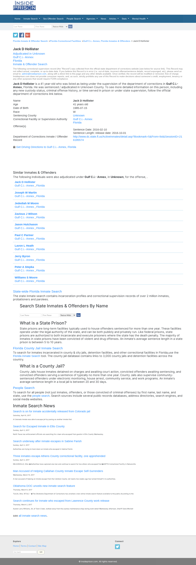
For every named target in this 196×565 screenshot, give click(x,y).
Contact (32, 546)
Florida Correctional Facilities (65, 41)
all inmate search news (33, 515)
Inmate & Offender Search (30, 64)
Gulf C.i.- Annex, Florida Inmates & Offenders (106, 41)
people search (41, 395)
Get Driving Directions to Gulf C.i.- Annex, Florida (46, 147)
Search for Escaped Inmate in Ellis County (39, 426)
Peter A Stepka (24, 267)
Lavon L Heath (24, 245)
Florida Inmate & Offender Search (30, 41)
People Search (24, 388)
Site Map (42, 546)
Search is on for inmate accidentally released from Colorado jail (51, 411)
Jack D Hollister (25, 182)
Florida (17, 60)
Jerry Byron (22, 256)
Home (16, 546)
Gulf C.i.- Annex (23, 57)
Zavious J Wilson (26, 213)
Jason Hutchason (26, 224)
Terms (24, 546)
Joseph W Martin (26, 192)
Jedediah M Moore (27, 203)
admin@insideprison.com (34, 74)
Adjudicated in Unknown (29, 53)
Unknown (79, 115)
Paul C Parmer (24, 235)
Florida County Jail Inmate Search (38, 348)
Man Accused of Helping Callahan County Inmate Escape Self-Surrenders (58, 471)
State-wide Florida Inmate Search (37, 291)
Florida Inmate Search (26, 356)
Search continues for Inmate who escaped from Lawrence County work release (61, 500)
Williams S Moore (26, 277)
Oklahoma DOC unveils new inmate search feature (44, 485)
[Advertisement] (112, 7)
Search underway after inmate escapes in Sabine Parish (47, 441)
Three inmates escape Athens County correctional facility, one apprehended (59, 456)
